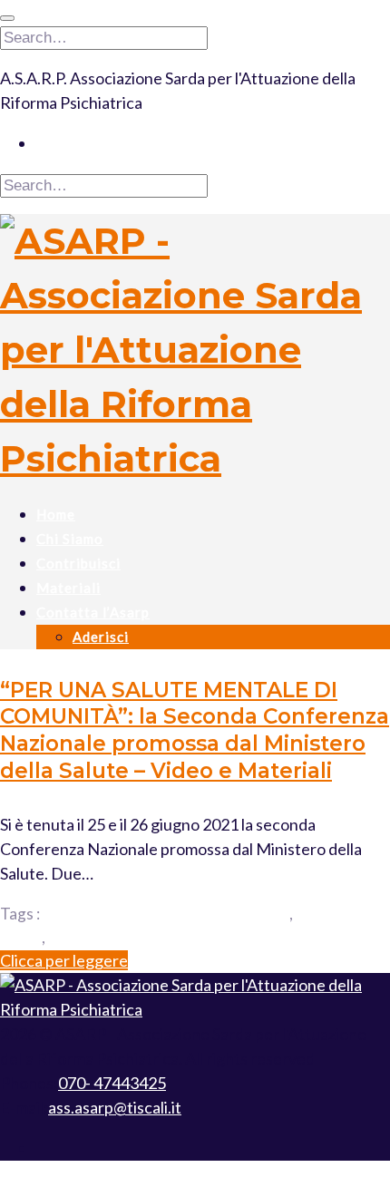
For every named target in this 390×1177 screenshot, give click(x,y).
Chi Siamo (69, 538)
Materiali (68, 587)
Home (55, 514)
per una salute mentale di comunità (165, 937)
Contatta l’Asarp (93, 612)
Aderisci (101, 636)
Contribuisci (78, 563)
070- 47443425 (112, 1083)
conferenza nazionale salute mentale (166, 913)
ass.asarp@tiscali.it (114, 1107)
